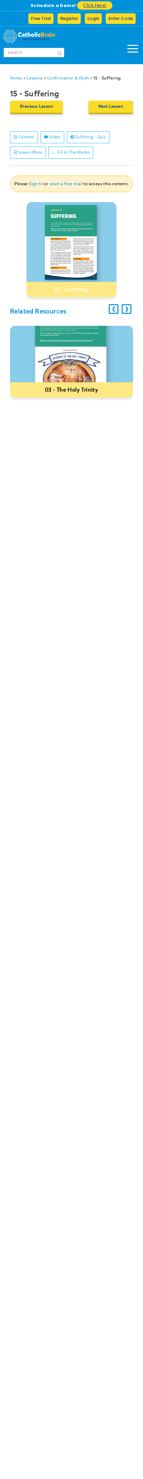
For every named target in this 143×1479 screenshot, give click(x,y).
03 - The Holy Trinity (71, 389)
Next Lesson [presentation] (110, 106)
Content (25, 137)
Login (93, 18)
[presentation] (113, 309)
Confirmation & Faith (68, 78)
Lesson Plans (29, 152)
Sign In (36, 183)
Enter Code (120, 18)
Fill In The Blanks (72, 152)
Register (69, 18)
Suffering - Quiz (90, 137)
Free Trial (41, 18)
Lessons (35, 78)
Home (16, 78)
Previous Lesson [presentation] (36, 106)
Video (54, 137)
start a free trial (66, 183)
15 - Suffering (107, 78)
